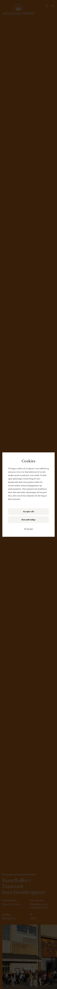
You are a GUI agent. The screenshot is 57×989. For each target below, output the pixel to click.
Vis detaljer (28, 529)
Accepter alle (28, 511)
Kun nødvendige (28, 519)
